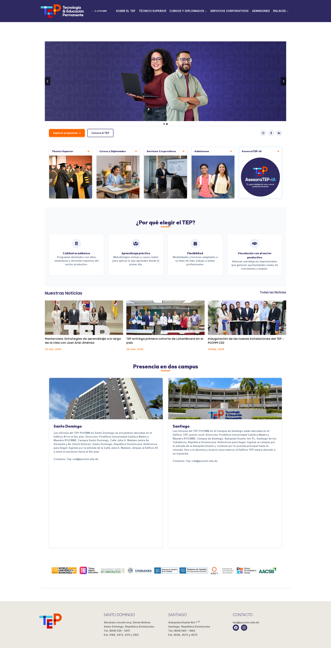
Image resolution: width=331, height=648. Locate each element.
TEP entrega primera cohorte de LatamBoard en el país (164, 340)
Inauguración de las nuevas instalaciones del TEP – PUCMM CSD (246, 340)
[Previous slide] (47, 81)
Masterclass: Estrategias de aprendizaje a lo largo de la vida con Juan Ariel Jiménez (83, 340)
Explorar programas (65, 132)
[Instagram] (263, 133)
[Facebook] (271, 133)
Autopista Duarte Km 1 (189, 624)
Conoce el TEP (100, 132)
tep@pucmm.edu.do (246, 622)
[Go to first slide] (283, 81)
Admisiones (261, 11)
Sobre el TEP (126, 11)
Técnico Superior (152, 11)
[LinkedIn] (279, 133)
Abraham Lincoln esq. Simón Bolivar (129, 624)
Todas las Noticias (273, 292)
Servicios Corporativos (229, 11)
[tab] (164, 124)
